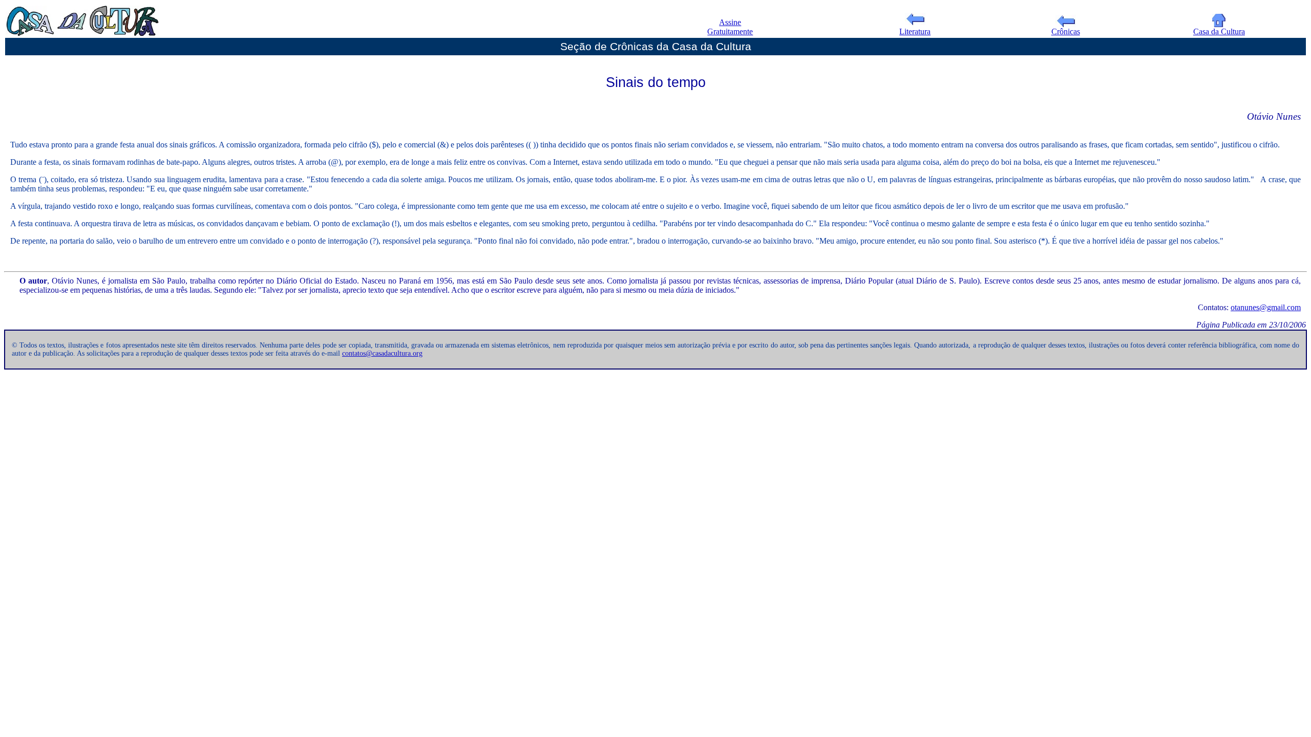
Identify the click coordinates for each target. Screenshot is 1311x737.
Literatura (915, 31)
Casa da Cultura (1219, 31)
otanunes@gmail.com (1266, 307)
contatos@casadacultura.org (382, 353)
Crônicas (1065, 31)
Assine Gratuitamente (730, 27)
